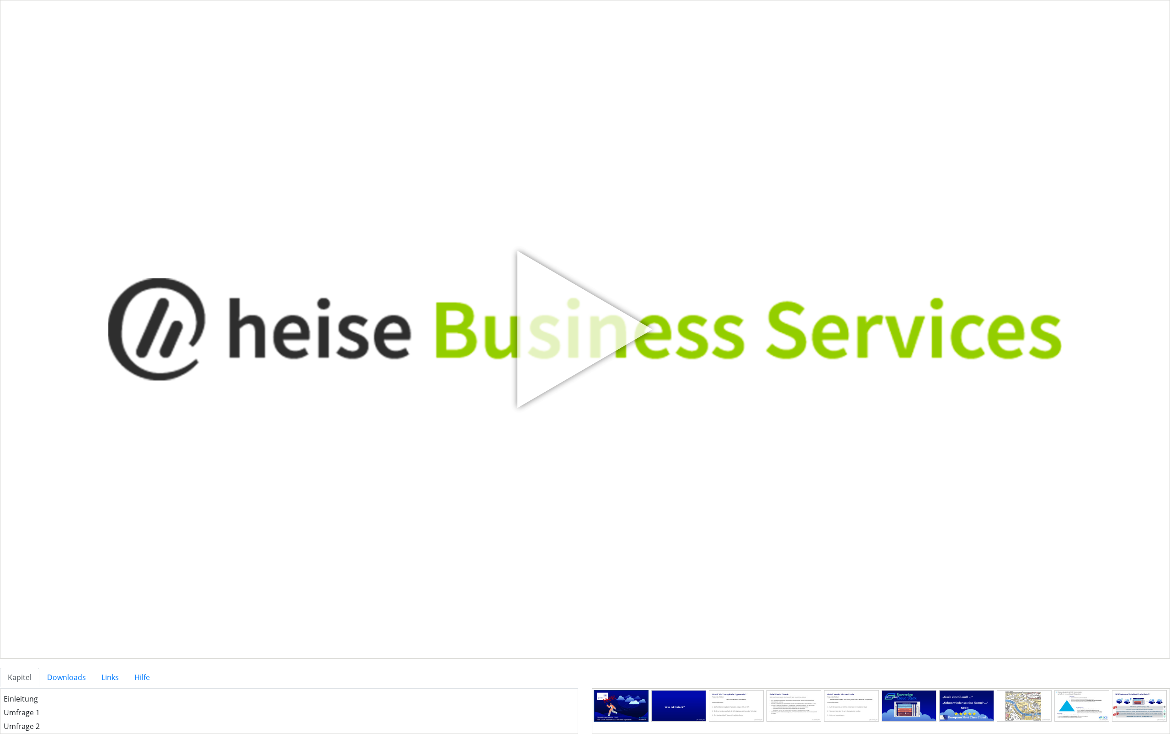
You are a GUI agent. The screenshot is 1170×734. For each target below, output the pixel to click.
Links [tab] (110, 677)
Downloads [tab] (66, 677)
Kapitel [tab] (20, 677)
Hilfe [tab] (142, 677)
